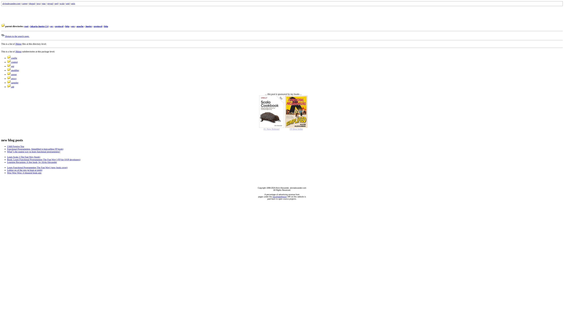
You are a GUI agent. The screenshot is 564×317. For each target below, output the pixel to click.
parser (14, 74)
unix (73, 3)
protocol (59, 26)
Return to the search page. (17, 36)
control (14, 62)
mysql (50, 3)
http (67, 26)
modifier (15, 70)
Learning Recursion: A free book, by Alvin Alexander (32, 162)
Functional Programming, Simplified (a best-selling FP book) (35, 149)
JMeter (18, 44)
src (51, 26)
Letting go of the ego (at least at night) (24, 170)
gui (12, 66)
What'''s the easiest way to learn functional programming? (33, 151)
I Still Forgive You (15, 146)
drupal (32, 3)
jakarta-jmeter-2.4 (39, 26)
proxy (14, 78)
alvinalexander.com (11, 3)
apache (80, 26)
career (24, 3)
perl (56, 3)
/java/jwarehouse (279, 197)
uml (67, 3)
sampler (14, 82)
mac (44, 3)
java (38, 3)
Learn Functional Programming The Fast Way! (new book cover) (37, 167)
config (14, 58)
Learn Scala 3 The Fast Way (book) (23, 157)
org (73, 26)
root (26, 26)
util (12, 87)
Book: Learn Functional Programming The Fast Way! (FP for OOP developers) (43, 159)
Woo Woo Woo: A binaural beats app (24, 173)
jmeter (88, 26)
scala (62, 3)
